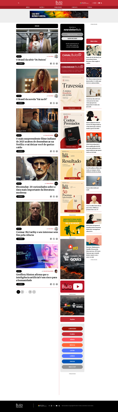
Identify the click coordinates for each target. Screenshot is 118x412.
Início (27, 7)
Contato (74, 7)
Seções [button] (41, 7)
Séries (72, 339)
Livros (72, 356)
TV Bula (89, 7)
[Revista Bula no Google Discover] (84, 3)
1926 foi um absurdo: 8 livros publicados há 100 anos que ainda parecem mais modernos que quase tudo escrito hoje (93, 148)
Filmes (72, 334)
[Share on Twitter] (54, 63)
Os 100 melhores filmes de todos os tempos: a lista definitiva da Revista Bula (93, 170)
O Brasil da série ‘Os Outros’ (31, 59)
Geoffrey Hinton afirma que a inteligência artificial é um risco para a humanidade (36, 277)
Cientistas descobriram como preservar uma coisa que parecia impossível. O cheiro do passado (93, 102)
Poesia (72, 361)
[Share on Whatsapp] (57, 63)
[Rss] (101, 3)
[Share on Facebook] (51, 63)
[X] (97, 3)
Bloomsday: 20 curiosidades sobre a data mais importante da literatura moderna (35, 189)
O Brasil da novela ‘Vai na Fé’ (31, 99)
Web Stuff (72, 367)
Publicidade (58, 7)
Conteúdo (72, 328)
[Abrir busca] (18, 3)
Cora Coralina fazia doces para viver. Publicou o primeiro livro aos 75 (93, 207)
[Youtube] (99, 3)
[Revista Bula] (59, 3)
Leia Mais (20, 63)
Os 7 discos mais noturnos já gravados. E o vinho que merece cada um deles (93, 81)
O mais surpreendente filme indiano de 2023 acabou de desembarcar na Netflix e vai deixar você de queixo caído (36, 143)
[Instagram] (95, 3)
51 (30, 291)
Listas (72, 350)
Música (72, 345)
